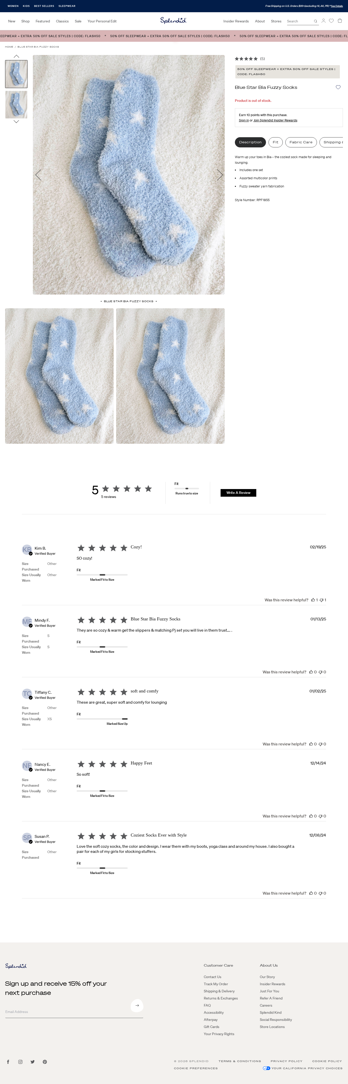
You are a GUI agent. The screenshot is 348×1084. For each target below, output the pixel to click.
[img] (237, 59)
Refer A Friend (271, 998)
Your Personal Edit (102, 21)
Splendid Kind (271, 1012)
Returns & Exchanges (221, 998)
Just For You (269, 991)
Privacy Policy (287, 1061)
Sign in (244, 120)
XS (49, 719)
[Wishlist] (331, 21)
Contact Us (212, 977)
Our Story (267, 977)
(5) (262, 58)
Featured (43, 21)
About (260, 21)
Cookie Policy (327, 1061)
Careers (266, 1005)
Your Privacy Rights (219, 1034)
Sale (78, 21)
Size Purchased (30, 566)
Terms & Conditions (240, 1061)
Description (250, 142)
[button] (313, 599)
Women (13, 6)
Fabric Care (301, 142)
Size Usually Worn (31, 578)
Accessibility (214, 1012)
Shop (25, 21)
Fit (275, 142)
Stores (276, 21)
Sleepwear (67, 6)
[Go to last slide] (16, 57)
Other (52, 563)
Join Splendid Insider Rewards (275, 120)
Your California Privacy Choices (307, 1068)
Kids (26, 6)
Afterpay (211, 1019)
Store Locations (272, 1026)
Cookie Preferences (196, 1068)
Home (9, 47)
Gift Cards (211, 1026)
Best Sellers (44, 6)
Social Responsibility (276, 1019)
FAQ (207, 1005)
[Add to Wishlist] (338, 87)
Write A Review (238, 492)
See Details (337, 6)
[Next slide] (16, 121)
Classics (62, 21)
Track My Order (216, 984)
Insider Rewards (236, 21)
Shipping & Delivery (219, 991)
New (11, 21)
